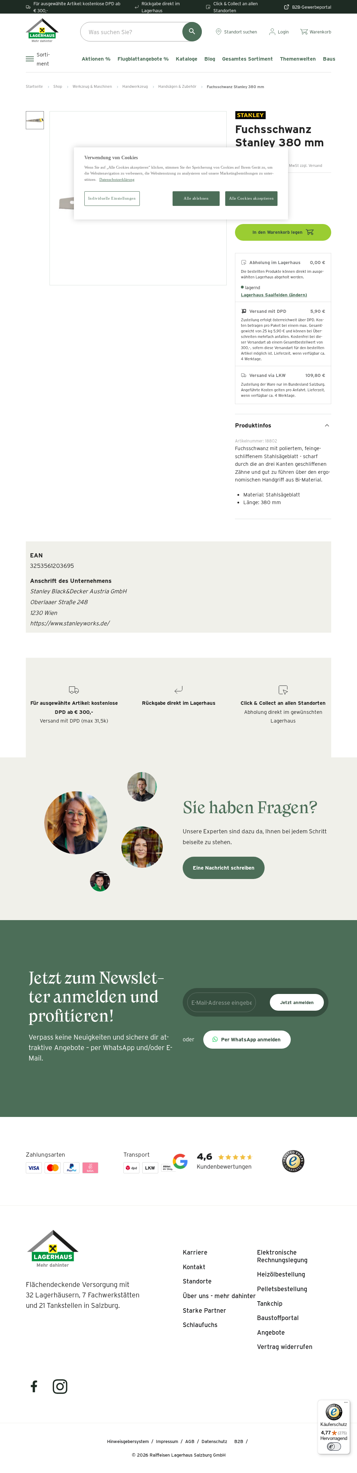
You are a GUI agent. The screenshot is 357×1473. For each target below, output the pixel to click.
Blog (209, 59)
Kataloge (186, 59)
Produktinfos (253, 425)
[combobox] (141, 31)
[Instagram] (60, 1391)
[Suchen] (192, 31)
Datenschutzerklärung (117, 179)
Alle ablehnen (196, 198)
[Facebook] (38, 1391)
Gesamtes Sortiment (247, 59)
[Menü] (346, 1404)
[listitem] (195, 1252)
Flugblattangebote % (143, 59)
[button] (247, 1040)
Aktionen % (96, 59)
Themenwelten (298, 59)
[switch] (334, 1446)
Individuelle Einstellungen (112, 198)
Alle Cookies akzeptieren (251, 198)
